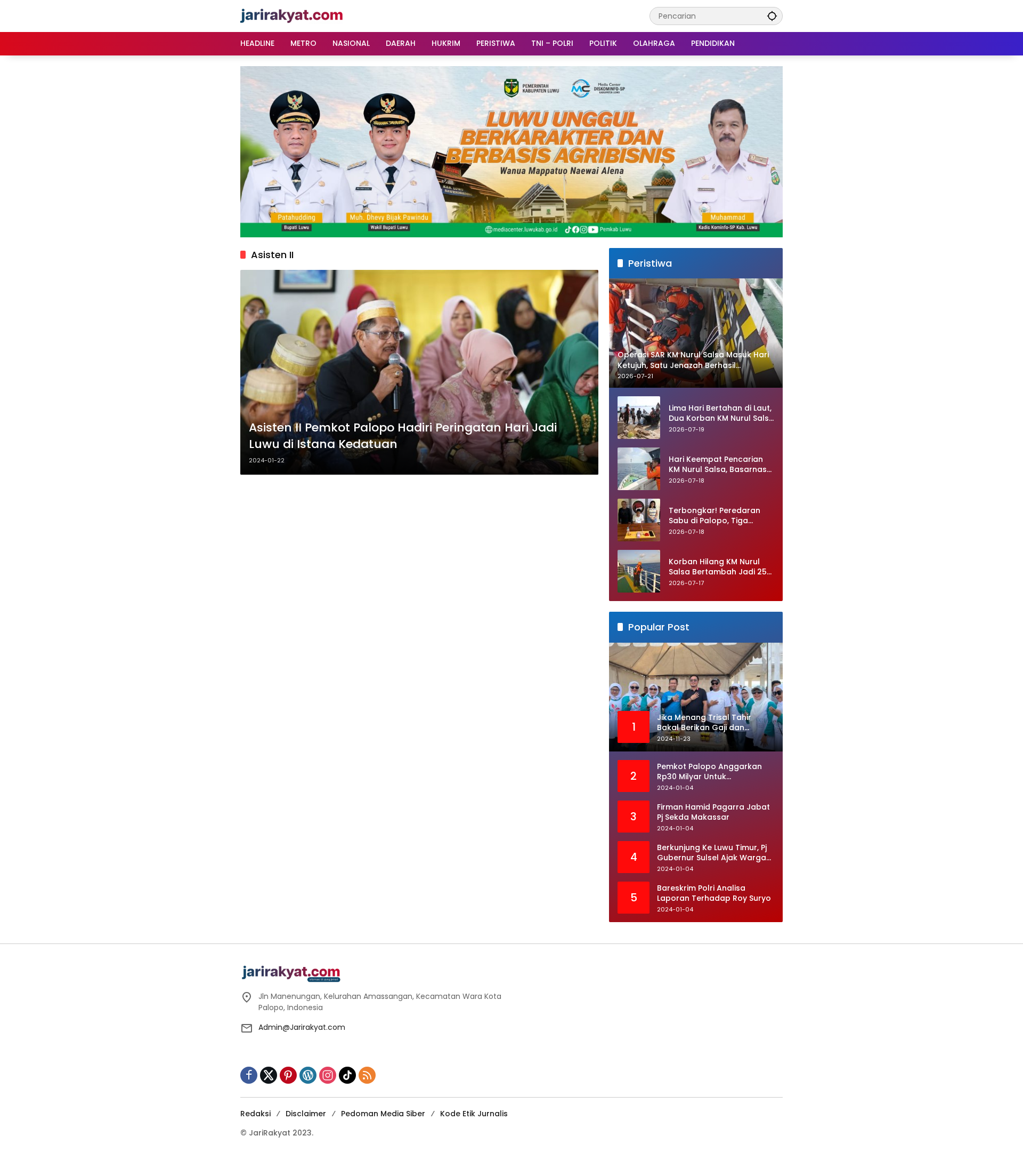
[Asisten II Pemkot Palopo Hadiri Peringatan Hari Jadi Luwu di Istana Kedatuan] (419, 372)
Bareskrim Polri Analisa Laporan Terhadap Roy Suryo (714, 893)
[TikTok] (347, 1075)
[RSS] (367, 1075)
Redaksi (255, 1113)
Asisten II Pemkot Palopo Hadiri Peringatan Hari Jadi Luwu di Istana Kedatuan (403, 436)
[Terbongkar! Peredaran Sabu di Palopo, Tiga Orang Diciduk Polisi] (639, 520)
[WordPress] (307, 1075)
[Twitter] (268, 1075)
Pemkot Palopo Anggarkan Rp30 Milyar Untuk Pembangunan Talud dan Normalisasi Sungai (709, 772)
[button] (772, 16)
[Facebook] (248, 1075)
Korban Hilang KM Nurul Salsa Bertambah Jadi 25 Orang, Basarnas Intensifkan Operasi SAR (718, 567)
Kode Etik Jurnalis (474, 1113)
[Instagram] (327, 1075)
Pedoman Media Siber (383, 1113)
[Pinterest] (288, 1075)
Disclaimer (306, 1113)
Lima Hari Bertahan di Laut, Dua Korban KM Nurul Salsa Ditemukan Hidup (721, 413)
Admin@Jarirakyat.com (301, 1027)
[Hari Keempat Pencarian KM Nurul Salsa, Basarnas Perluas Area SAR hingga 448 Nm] (639, 468)
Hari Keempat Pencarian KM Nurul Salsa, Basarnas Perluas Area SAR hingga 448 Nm (718, 464)
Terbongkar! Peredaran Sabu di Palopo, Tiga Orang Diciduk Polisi (714, 516)
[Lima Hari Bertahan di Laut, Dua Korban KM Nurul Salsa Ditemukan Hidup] (639, 417)
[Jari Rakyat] (291, 15)
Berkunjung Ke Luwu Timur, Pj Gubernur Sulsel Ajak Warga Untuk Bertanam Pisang (712, 853)
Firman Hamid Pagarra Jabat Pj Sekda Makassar (713, 812)
